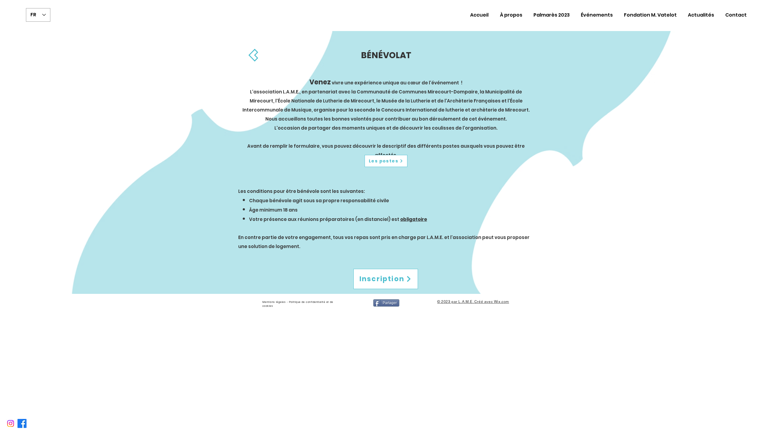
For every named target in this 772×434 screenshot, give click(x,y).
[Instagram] (10, 423)
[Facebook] (22, 423)
